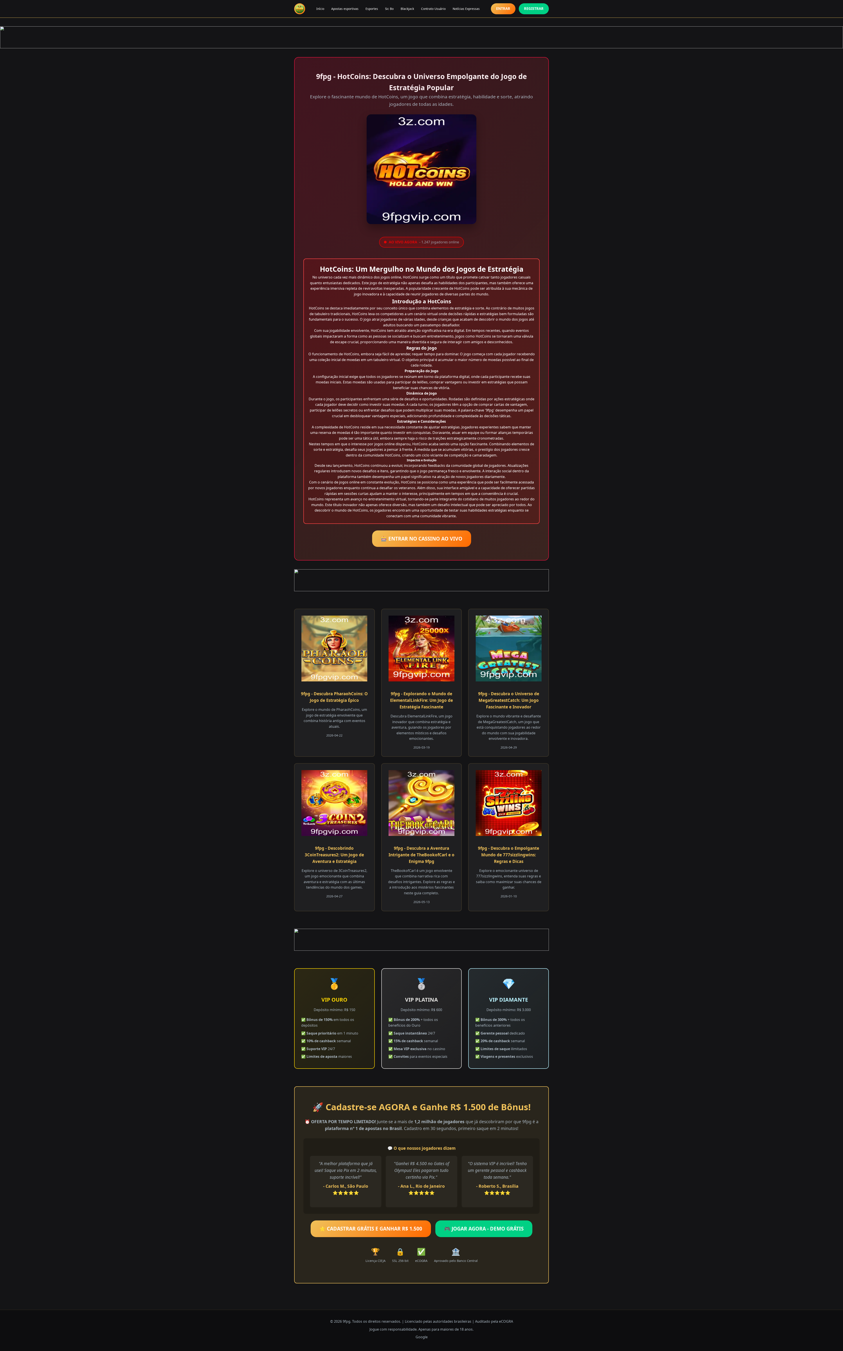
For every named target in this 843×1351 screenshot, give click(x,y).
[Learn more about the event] (421, 37)
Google (422, 1337)
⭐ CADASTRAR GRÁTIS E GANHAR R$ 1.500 (370, 1228)
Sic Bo (389, 9)
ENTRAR (503, 8)
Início (320, 9)
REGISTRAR (534, 8)
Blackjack (407, 9)
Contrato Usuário (433, 9)
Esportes (372, 9)
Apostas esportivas (344, 9)
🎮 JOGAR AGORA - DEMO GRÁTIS (484, 1228)
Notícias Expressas (466, 9)
